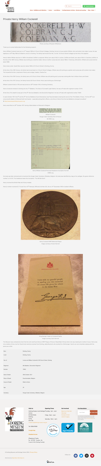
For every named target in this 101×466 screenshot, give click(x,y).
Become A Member (66, 411)
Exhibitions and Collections (40, 10)
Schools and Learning (81, 10)
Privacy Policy (90, 418)
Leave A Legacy (65, 417)
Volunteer (63, 413)
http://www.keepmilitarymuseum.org (15, 101)
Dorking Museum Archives (68, 10)
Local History (57, 10)
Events (50, 10)
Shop (89, 10)
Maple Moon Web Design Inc (18, 458)
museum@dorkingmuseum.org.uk (38, 422)
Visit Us (31, 408)
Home (31, 10)
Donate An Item (65, 415)
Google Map (32, 430)
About (92, 10)
